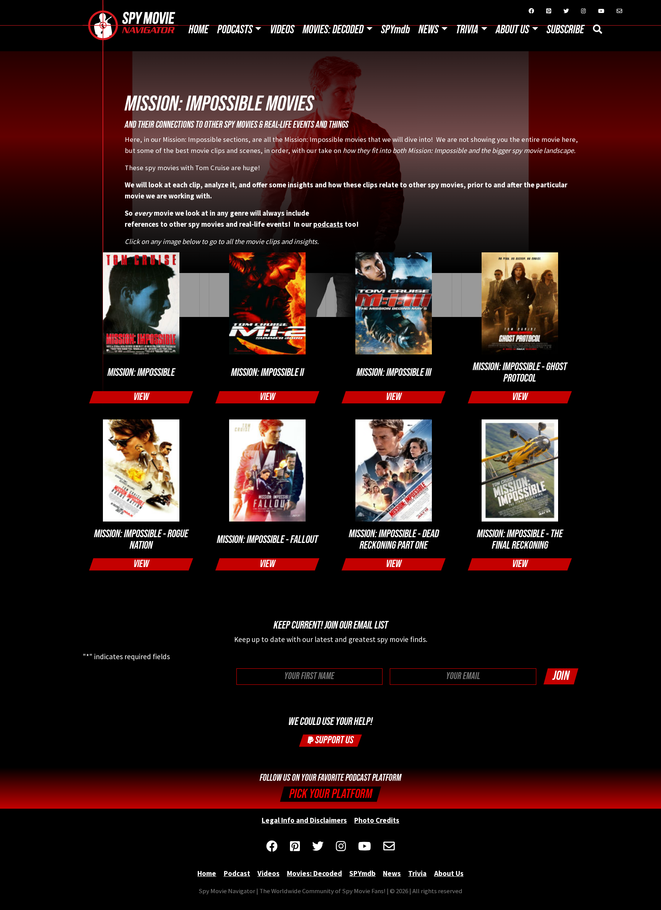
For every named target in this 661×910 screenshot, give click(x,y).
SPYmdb (395, 30)
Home (198, 30)
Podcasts (234, 30)
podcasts (328, 224)
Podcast (237, 873)
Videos (282, 30)
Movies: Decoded (333, 30)
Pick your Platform (330, 794)
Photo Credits (376, 820)
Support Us (333, 740)
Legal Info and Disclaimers (304, 820)
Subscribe (565, 30)
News (428, 30)
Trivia (467, 30)
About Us (512, 30)
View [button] (141, 397)
